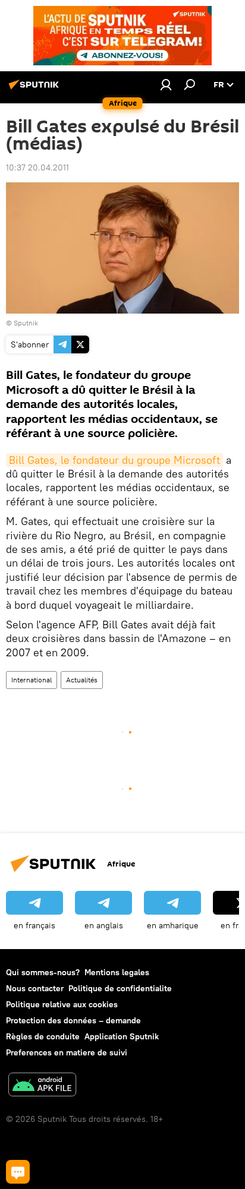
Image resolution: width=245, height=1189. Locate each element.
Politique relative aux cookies (62, 1004)
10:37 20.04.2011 (37, 167)
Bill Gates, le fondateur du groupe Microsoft (114, 460)
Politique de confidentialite (120, 988)
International (31, 679)
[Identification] (166, 84)
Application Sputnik (121, 1036)
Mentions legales (116, 972)
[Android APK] (42, 1086)
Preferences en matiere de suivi (66, 1052)
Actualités (82, 679)
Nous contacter (35, 988)
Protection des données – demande (73, 1020)
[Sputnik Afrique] (35, 89)
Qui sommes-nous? (43, 972)
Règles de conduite (43, 1036)
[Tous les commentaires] (18, 1172)
